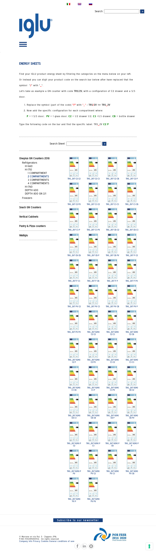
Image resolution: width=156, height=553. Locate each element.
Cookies (45, 541)
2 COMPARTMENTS (38, 176)
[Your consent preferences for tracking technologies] (149, 546)
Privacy (36, 541)
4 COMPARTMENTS (38, 183)
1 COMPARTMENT (37, 172)
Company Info (25, 541)
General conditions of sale (61, 541)
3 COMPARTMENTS (38, 179)
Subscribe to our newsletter (78, 520)
